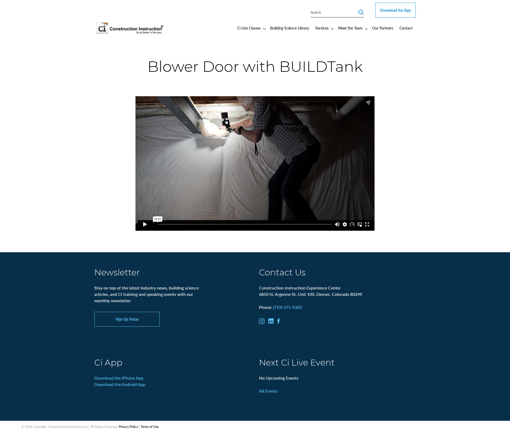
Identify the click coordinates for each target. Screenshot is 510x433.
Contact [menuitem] (406, 28)
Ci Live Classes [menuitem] (249, 28)
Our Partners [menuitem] (382, 28)
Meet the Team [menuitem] (350, 28)
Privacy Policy (128, 426)
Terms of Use (150, 426)
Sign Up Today (127, 319)
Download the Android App (119, 384)
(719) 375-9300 (287, 307)
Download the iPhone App (118, 378)
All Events (268, 391)
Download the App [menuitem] (395, 10)
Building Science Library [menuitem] (289, 28)
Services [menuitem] (322, 28)
